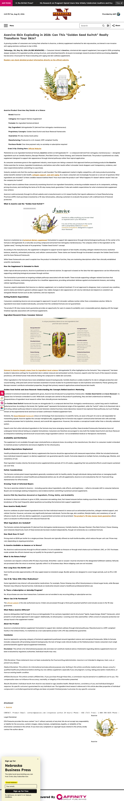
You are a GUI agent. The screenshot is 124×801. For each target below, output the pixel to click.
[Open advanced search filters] (108, 25)
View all (119, 3)
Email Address (11, 782)
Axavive (9, 707)
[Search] (103, 25)
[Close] (38, 759)
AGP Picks (6, 3)
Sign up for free (20, 791)
